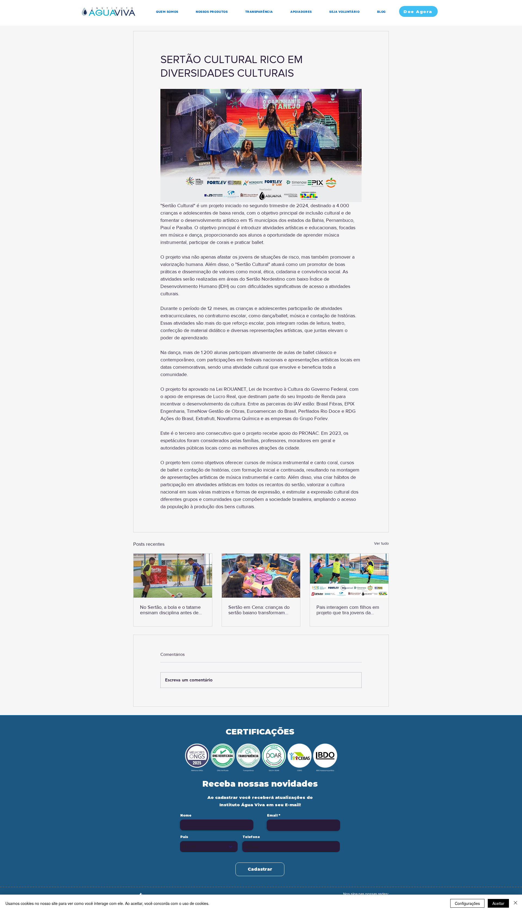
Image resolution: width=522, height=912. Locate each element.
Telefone (251, 837)
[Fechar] (515, 903)
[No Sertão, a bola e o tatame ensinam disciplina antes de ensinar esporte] (172, 576)
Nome (185, 815)
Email (272, 815)
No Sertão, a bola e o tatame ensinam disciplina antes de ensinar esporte (170, 609)
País (184, 837)
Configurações (467, 903)
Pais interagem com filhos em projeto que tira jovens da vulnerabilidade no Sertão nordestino (347, 609)
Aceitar (498, 903)
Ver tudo (381, 543)
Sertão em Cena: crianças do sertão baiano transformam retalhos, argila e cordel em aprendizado (259, 609)
